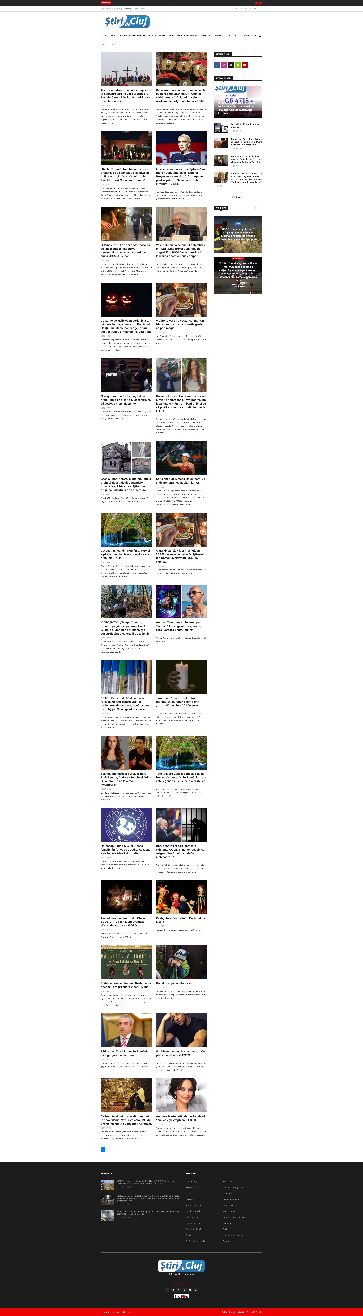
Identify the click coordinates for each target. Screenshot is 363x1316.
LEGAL (171, 35)
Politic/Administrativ (141, 35)
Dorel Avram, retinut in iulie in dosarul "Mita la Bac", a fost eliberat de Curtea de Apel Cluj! (246, 159)
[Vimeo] (250, 8)
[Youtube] (255, 8)
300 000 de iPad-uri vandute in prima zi (246, 125)
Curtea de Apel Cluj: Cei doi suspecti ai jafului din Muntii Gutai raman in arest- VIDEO (246, 142)
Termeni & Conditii (254, 1312)
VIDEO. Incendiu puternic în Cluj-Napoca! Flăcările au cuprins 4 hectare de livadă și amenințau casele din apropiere (148, 1182)
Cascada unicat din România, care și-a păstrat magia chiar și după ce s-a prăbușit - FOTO (126, 554)
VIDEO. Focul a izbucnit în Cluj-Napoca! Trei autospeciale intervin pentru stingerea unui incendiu (148, 1212)
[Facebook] (237, 8)
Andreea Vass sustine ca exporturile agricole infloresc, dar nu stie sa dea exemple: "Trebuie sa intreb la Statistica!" (246, 177)
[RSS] (259, 8)
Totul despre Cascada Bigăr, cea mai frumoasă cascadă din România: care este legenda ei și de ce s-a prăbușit (181, 777)
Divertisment (250, 35)
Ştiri (104, 35)
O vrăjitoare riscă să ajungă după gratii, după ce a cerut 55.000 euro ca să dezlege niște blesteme (126, 400)
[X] (246, 8)
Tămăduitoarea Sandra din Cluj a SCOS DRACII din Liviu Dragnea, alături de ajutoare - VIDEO (123, 922)
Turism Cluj (219, 35)
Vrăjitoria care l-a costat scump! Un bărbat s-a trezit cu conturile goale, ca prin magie (180, 324)
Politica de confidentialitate (233, 1312)
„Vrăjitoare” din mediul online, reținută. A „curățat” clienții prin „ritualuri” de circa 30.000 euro (177, 702)
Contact (127, 8)
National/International (198, 35)
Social (123, 35)
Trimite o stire (139, 8)
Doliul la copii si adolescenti (175, 983)
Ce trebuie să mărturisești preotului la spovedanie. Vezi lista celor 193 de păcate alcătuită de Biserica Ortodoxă (126, 1120)
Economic (160, 35)
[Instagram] (241, 8)
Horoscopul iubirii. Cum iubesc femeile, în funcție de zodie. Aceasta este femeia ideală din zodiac (125, 849)
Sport (179, 35)
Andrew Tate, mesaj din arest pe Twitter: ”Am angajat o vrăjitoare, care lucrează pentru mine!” (178, 626)
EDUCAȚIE (114, 35)
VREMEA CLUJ (234, 35)
